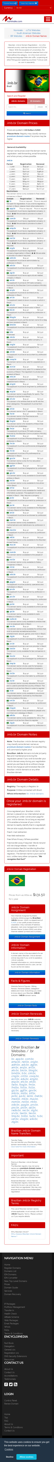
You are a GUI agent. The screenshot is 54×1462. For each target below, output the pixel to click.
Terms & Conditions (13, 1333)
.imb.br (10, 161)
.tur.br (12, 681)
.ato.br (12, 305)
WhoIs (7, 1327)
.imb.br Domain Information (27, 972)
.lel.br (11, 513)
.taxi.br (12, 649)
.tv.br (11, 691)
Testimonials (10, 1379)
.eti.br (12, 409)
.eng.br (12, 384)
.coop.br (12, 359)
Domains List (10, 1271)
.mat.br (12, 520)
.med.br (12, 530)
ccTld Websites (33, 30)
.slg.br (12, 636)
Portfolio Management (14, 1307)
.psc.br (12, 597)
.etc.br (12, 399)
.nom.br (12, 552)
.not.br (12, 560)
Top (6, 1417)
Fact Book (9, 1343)
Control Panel (10, 1400)
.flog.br (12, 421)
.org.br (12, 248)
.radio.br (13, 619)
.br (10, 201)
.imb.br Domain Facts (27, 1005)
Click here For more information (23, 1147)
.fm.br (11, 429)
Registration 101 (11, 1353)
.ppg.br (12, 582)
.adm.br (12, 258)
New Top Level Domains (15, 1281)
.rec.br (12, 626)
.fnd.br (12, 436)
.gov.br (12, 473)
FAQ (6, 1421)
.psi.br (12, 604)
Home (7, 1265)
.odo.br (12, 574)
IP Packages (9, 1304)
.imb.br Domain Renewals (27, 1038)
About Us (8, 1369)
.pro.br (12, 589)
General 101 (9, 1349)
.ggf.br (12, 466)
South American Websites (29, 33)
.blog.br (12, 317)
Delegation (9, 1346)
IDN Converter (10, 1278)
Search (28, 113)
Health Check (10, 1314)
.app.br (12, 209)
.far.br (12, 414)
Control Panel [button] (9, 3)
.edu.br (12, 377)
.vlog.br (12, 708)
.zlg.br (12, 723)
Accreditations (11, 1376)
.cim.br (12, 337)
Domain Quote (11, 1287)
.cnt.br (12, 352)
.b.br (11, 332)
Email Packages (11, 1323)
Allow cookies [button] (26, 1457)
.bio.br (12, 310)
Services (8, 1291)
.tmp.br (12, 663)
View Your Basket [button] (28, 3)
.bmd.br (12, 325)
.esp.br (12, 392)
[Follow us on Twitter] (11, 1384)
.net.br (12, 238)
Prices (7, 1284)
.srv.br (12, 644)
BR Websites (16, 36)
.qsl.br (12, 612)
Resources (9, 1359)
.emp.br (12, 228)
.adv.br (12, 266)
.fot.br (12, 444)
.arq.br (12, 290)
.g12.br (12, 458)
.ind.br (12, 481)
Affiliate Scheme (11, 1317)
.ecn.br (12, 367)
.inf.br (11, 488)
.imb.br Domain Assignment (27, 937)
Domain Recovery (12, 1294)
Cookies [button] (9, 1449)
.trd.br (12, 673)
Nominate (18, 30)
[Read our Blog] (16, 1384)
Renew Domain (11, 1404)
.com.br (12, 219)
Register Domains (12, 1268)
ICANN (13, 923)
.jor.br (11, 498)
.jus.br (12, 505)
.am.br (12, 280)
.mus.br (12, 545)
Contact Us (9, 1372)
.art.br (12, 298)
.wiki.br (12, 715)
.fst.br (12, 451)
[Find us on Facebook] (6, 1384)
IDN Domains (10, 1274)
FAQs (6, 1330)
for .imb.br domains (35, 794)
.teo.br (12, 656)
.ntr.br (12, 567)
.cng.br (12, 345)
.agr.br (12, 273)
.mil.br (12, 537)
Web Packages (11, 1320)
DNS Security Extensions (15, 1356)
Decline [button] (9, 1457)
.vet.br (12, 701)
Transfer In (9, 1310)
